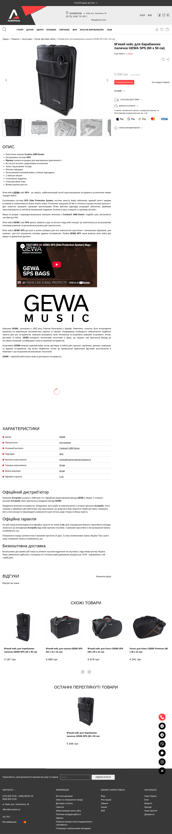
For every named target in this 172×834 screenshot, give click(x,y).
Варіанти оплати (127, 106)
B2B (150, 15)
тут (17, 531)
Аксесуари (27, 39)
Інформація (62, 790)
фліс (61, 454)
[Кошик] (167, 29)
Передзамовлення (124, 82)
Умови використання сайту (68, 811)
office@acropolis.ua (11, 809)
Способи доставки (129, 100)
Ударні (6, 39)
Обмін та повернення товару (69, 800)
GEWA (16, 193)
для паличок (65, 443)
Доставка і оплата (64, 803)
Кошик (104, 807)
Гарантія (60, 807)
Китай (62, 471)
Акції (146, 796)
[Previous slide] (6, 80)
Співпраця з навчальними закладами (73, 828)
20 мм (62, 465)
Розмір (118, 91)
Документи (149, 814)
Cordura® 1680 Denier (69, 448)
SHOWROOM (75, 13)
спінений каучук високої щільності (75, 460)
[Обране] (161, 29)
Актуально (150, 790)
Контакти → (9, 790)
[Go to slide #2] (39, 127)
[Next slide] (107, 80)
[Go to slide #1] (13, 127)
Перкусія (15, 39)
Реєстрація (106, 800)
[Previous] (83, 672)
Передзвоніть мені (98, 20)
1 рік (61, 477)
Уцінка (153, 796)
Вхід (103, 796)
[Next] (89, 672)
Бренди (147, 807)
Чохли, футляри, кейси (45, 39)
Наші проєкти (150, 811)
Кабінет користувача (113, 790)
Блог (142, 15)
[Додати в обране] (163, 59)
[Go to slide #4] (91, 127)
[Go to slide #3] (65, 127)
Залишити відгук (103, 576)
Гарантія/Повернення (129, 128)
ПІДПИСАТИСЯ (103, 777)
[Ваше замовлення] (157, 29)
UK (4, 817)
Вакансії (148, 803)
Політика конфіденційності (68, 814)
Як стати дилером (64, 796)
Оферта (59, 818)
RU (8, 817)
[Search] (4, 29)
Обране (104, 803)
